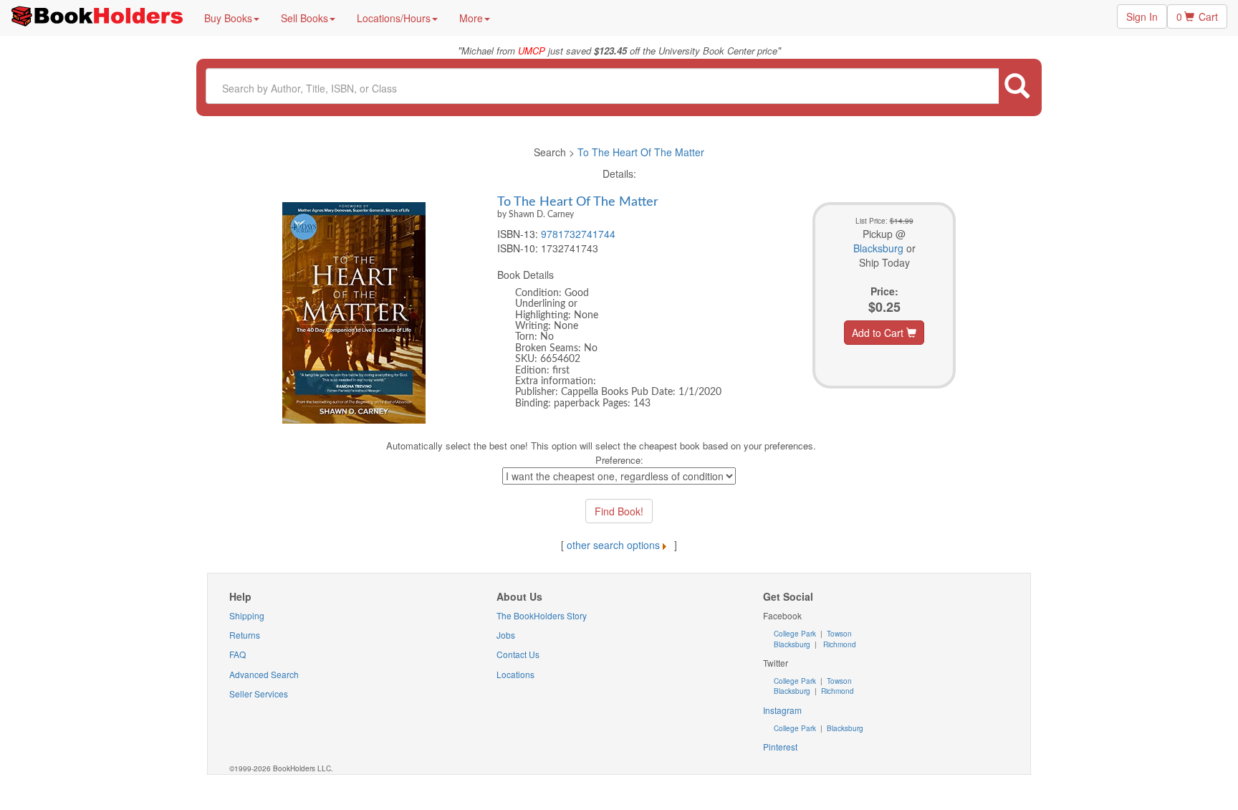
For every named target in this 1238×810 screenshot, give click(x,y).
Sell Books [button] (304, 18)
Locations (515, 674)
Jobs (505, 635)
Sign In (1142, 16)
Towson (838, 634)
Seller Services (258, 693)
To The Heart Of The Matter (640, 152)
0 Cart (1197, 16)
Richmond (838, 644)
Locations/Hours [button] (394, 18)
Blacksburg (878, 248)
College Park (796, 634)
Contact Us (517, 654)
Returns (244, 635)
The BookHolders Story (541, 615)
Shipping (246, 615)
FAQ (237, 654)
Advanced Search (264, 674)
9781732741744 (578, 234)
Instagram (782, 710)
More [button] (471, 18)
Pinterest (780, 746)
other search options (613, 545)
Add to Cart (879, 332)
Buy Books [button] (228, 18)
